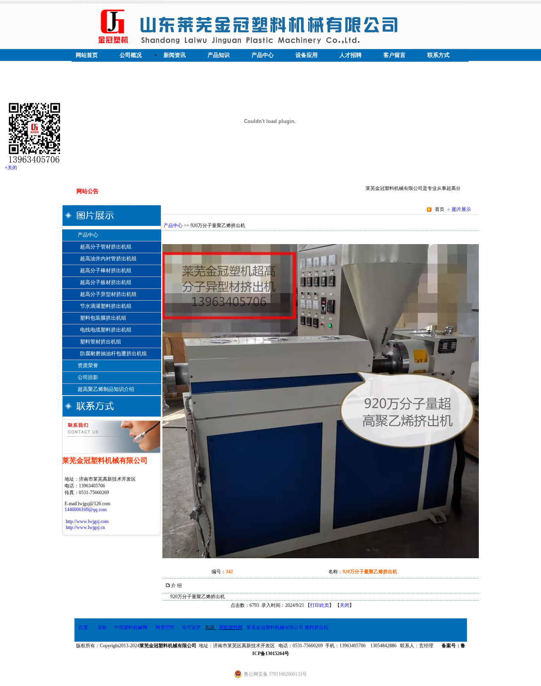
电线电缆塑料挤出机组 (105, 330)
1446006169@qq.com (86, 509)
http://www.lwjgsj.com (87, 521)
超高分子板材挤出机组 (105, 282)
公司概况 (131, 55)
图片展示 (461, 209)
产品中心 (262, 55)
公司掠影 (87, 377)
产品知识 (219, 55)
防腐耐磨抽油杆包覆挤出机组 (113, 353)
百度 (83, 627)
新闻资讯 (175, 55)
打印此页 (319, 605)
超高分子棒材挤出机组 (105, 270)
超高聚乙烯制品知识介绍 (105, 389)
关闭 (344, 605)
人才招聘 (350, 55)
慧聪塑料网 (231, 627)
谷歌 (102, 627)
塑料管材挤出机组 (100, 342)
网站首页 (87, 55)
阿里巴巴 (165, 627)
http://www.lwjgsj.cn (85, 527)
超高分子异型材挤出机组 (108, 294)
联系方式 (438, 55)
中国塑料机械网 (130, 627)
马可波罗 (191, 627)
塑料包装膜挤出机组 (103, 318)
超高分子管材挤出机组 (105, 247)
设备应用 (306, 55)
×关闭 (11, 168)
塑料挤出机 (316, 627)
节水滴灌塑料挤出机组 (105, 306)
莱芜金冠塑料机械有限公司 (274, 627)
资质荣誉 (87, 365)
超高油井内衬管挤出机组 (108, 259)
